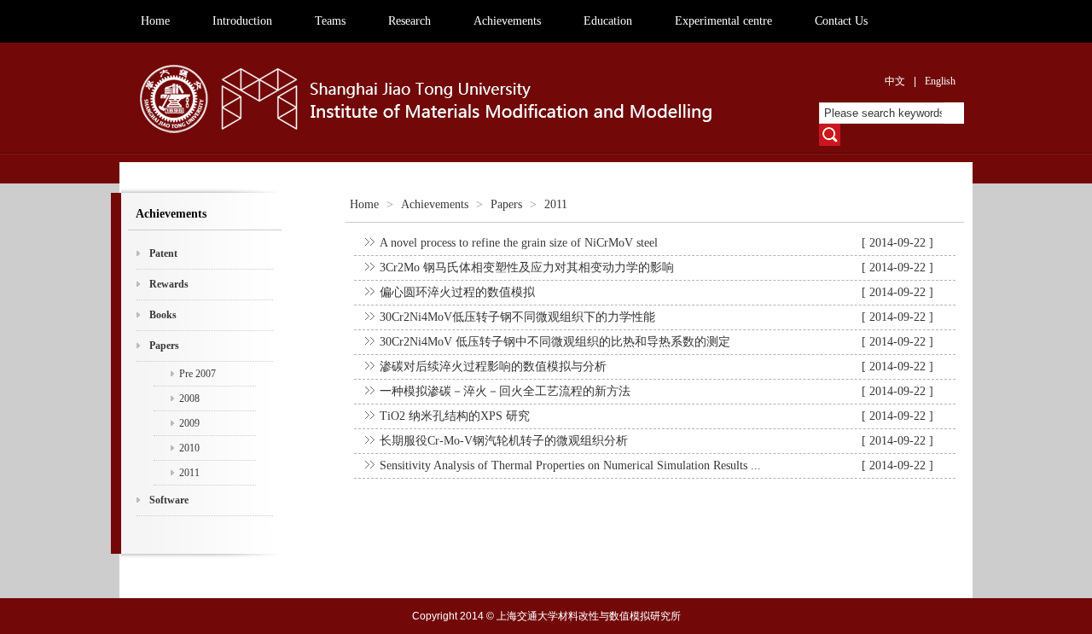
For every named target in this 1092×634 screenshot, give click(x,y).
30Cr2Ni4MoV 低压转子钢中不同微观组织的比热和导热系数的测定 (555, 341)
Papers (164, 346)
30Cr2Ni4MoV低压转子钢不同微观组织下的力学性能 (517, 317)
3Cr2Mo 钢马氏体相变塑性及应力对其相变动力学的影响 (527, 267)
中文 (895, 81)
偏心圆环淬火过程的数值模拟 (457, 292)
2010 (189, 448)
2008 (189, 398)
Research (409, 21)
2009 (189, 423)
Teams (330, 21)
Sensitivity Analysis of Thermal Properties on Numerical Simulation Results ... (570, 465)
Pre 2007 (197, 374)
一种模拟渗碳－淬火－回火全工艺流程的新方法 (505, 391)
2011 (189, 473)
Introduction (242, 21)
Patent (163, 253)
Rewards (169, 284)
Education (608, 21)
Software (169, 500)
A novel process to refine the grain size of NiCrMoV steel (519, 242)
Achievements (507, 21)
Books (163, 315)
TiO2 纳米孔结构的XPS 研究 (455, 416)
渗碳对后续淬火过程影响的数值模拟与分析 (493, 366)
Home (155, 21)
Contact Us (841, 21)
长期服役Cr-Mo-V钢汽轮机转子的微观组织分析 (504, 440)
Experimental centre (723, 21)
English (940, 81)
